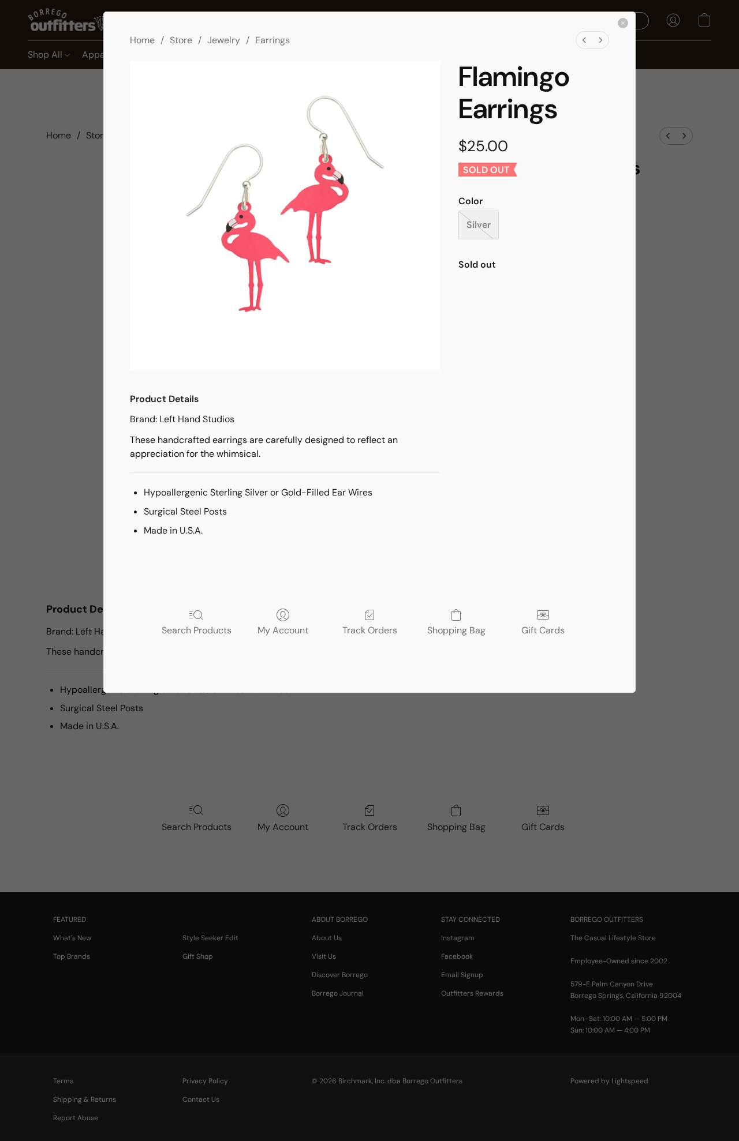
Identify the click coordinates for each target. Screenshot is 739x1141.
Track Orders (369, 630)
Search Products (197, 630)
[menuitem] (584, 40)
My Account (282, 630)
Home (142, 40)
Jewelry (223, 40)
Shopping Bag (456, 630)
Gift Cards (543, 630)
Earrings (272, 40)
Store (181, 40)
